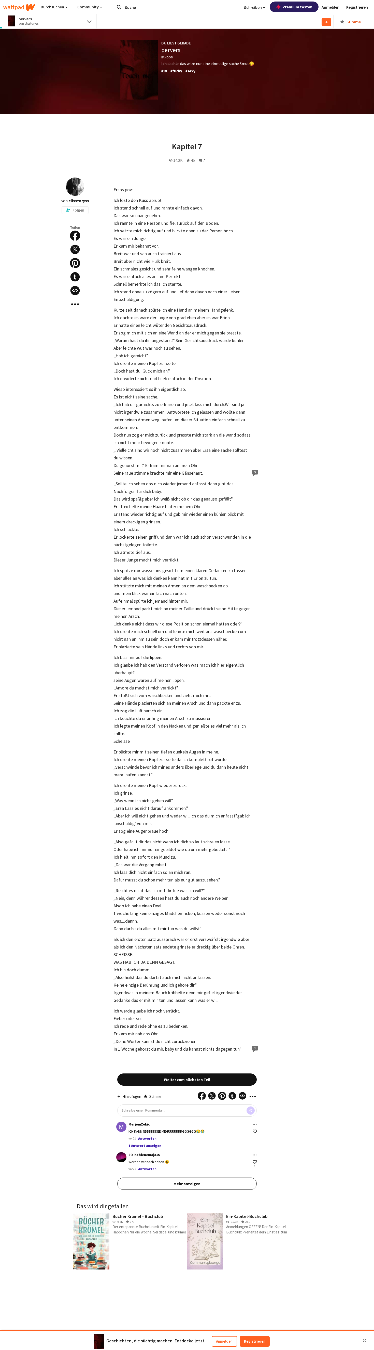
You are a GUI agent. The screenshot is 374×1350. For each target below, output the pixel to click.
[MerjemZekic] (121, 1127)
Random (167, 57)
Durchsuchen (53, 6)
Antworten (147, 1138)
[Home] (19, 7)
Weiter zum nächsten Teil (187, 1079)
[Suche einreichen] (119, 7)
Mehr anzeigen (187, 1183)
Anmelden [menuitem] (330, 7)
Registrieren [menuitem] (357, 7)
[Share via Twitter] (75, 249)
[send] (251, 1110)
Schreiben (253, 7)
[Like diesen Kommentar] (254, 1131)
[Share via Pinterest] (75, 263)
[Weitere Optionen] (255, 1124)
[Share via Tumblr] (75, 277)
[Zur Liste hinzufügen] (326, 22)
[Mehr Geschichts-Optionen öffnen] (75, 304)
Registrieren (254, 1341)
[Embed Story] (75, 290)
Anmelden (224, 1341)
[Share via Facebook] (75, 236)
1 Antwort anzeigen (144, 1145)
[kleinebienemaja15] (121, 1157)
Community (88, 6)
